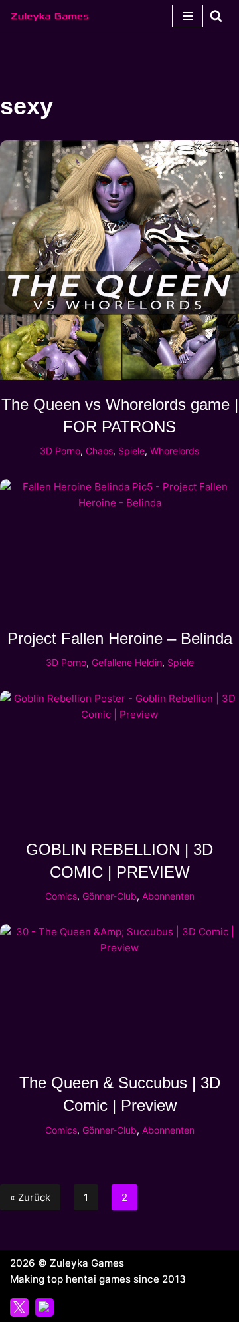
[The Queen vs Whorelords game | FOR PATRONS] (119, 260)
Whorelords (174, 451)
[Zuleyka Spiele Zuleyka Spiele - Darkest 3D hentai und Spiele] (50, 16)
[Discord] (44, 1307)
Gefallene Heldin (127, 662)
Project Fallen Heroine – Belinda (119, 638)
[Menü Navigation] (187, 16)
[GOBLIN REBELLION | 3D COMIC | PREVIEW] (119, 758)
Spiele (131, 451)
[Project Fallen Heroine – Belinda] (119, 546)
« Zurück (30, 1197)
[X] (19, 1307)
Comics (61, 896)
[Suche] (216, 15)
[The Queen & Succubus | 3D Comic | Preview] (119, 991)
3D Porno (60, 451)
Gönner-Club (109, 896)
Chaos (99, 451)
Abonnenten (168, 896)
